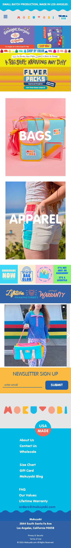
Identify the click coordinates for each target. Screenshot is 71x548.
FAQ (22, 490)
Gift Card (27, 471)
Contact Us (28, 446)
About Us (27, 440)
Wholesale (28, 452)
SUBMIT (57, 385)
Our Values (28, 495)
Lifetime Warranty (33, 501)
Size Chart (28, 465)
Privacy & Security (35, 536)
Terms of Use (35, 539)
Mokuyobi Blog (31, 476)
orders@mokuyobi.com (37, 507)
